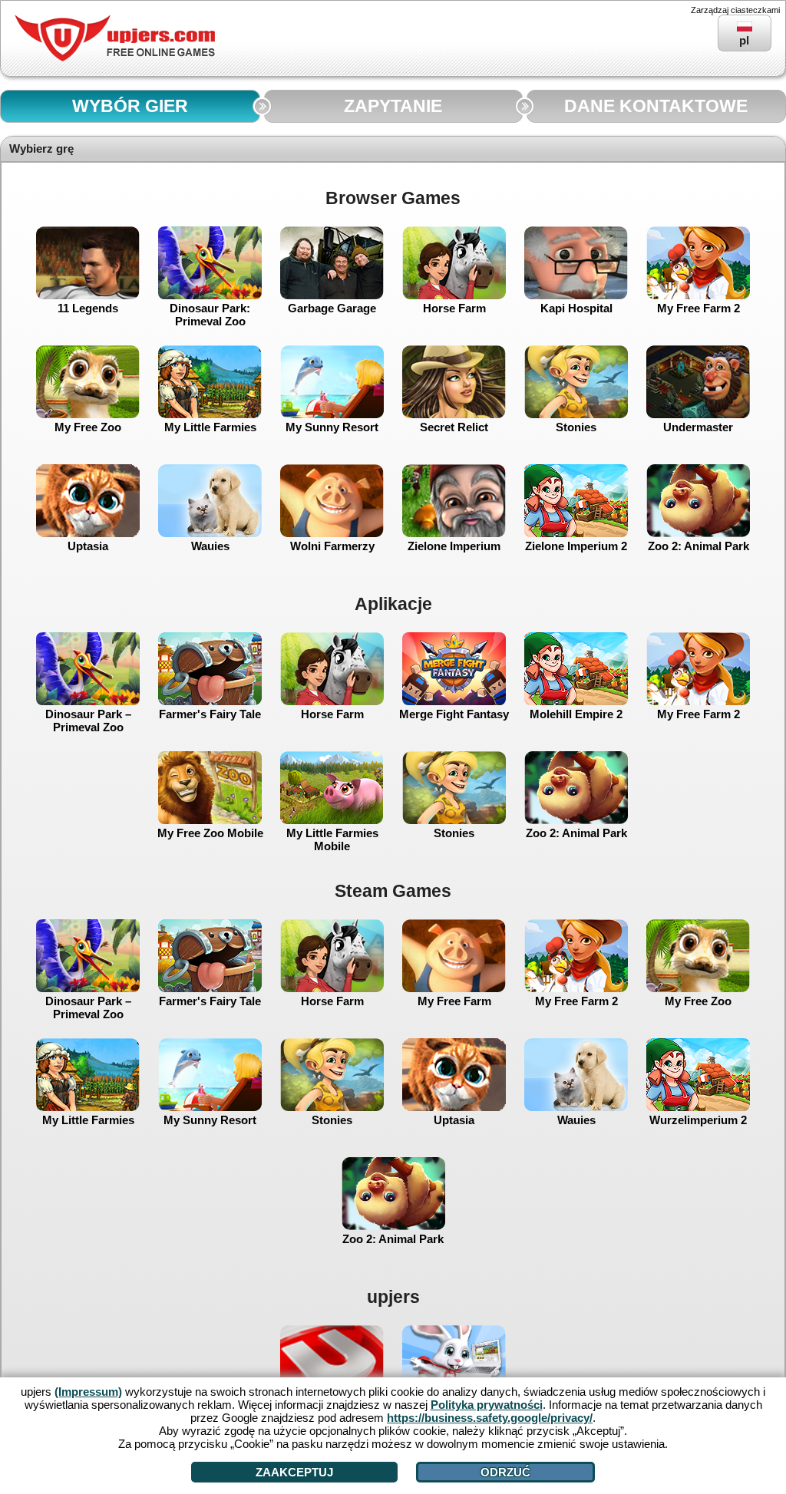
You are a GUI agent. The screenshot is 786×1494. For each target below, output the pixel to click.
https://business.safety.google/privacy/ (490, 1417)
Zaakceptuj (294, 1472)
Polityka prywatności (487, 1404)
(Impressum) (88, 1391)
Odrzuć (505, 1472)
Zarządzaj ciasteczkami (735, 10)
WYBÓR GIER (130, 106)
